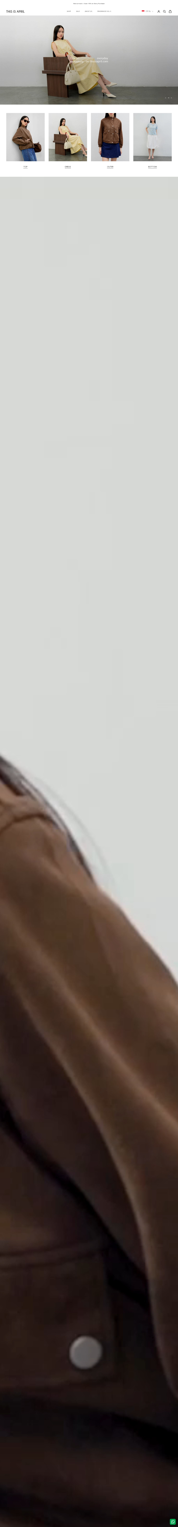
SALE (78, 11)
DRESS (68, 167)
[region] (89, 60)
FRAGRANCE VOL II (104, 11)
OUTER (110, 167)
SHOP (69, 11)
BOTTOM (152, 167)
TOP (25, 167)
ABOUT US (88, 11)
